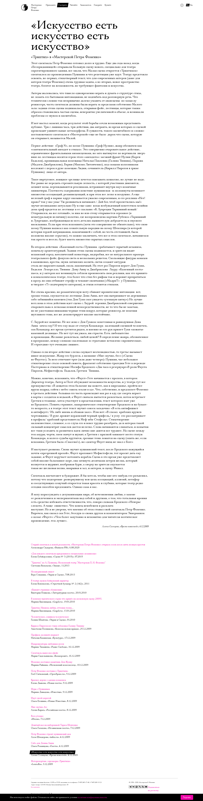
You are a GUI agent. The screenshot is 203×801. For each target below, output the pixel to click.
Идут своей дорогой (41, 698)
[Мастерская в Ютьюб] (146, 786)
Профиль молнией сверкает (45, 635)
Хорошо (187, 797)
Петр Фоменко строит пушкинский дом (51, 734)
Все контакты (35, 787)
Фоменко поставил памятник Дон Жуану (51, 662)
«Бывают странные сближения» (46, 590)
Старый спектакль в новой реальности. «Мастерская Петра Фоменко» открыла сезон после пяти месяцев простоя (88, 544)
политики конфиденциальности (92, 797)
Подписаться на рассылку (149, 787)
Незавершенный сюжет (42, 571)
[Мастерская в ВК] (133, 786)
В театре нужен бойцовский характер (50, 580)
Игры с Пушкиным (40, 689)
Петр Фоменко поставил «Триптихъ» (49, 671)
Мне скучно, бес (39, 707)
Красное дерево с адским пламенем (48, 680)
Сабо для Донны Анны (42, 743)
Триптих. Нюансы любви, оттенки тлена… (52, 608)
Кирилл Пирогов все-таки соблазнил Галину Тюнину (57, 626)
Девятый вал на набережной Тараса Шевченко (54, 725)
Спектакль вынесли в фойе (44, 653)
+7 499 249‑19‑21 (96, 782)
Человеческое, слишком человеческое (50, 617)
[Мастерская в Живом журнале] (139, 786)
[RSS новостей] (143, 786)
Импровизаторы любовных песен (47, 644)
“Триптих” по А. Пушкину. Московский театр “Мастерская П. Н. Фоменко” (68, 562)
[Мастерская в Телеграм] (130, 786)
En (191, 5)
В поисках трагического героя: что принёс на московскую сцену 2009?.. (66, 599)
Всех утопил (37, 716)
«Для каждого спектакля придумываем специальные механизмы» (63, 553)
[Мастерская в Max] (136, 786)
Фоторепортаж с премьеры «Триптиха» (50, 761)
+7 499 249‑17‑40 (83, 782)
